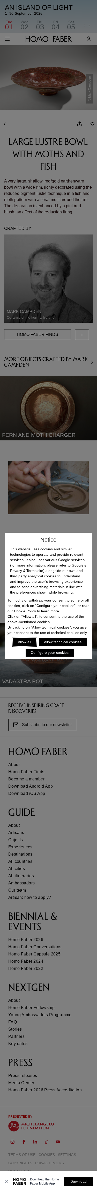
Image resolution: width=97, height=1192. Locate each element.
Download (78, 1181)
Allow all (24, 642)
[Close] (6, 1181)
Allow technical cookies (62, 642)
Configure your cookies (50, 652)
